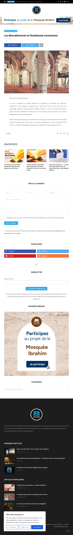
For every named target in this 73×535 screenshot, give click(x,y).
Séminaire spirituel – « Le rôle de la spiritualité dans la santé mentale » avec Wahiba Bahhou (58, 167)
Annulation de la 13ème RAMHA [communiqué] (32, 467)
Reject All (24, 527)
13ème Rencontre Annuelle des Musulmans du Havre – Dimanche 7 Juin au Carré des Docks (36, 167)
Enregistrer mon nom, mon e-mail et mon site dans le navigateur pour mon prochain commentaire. (35, 217)
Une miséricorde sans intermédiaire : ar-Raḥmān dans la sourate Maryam (41, 458)
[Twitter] (3, 109)
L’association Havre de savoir (60, 526)
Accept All (37, 527)
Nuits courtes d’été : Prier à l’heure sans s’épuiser (33, 449)
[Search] (68, 2)
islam (8, 133)
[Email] (3, 118)
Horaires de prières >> (58, 524)
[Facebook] (3, 104)
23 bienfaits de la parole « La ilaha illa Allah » (31, 485)
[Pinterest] (3, 113)
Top (67, 531)
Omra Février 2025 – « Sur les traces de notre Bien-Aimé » (30, 1)
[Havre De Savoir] (36, 10)
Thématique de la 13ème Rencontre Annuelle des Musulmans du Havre (12, 166)
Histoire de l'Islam (11, 31)
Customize (12, 527)
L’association (48, 524)
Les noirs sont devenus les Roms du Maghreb (31, 504)
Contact (66, 524)
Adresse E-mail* (9, 279)
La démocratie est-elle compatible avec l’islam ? (32, 494)
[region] (25, 521)
